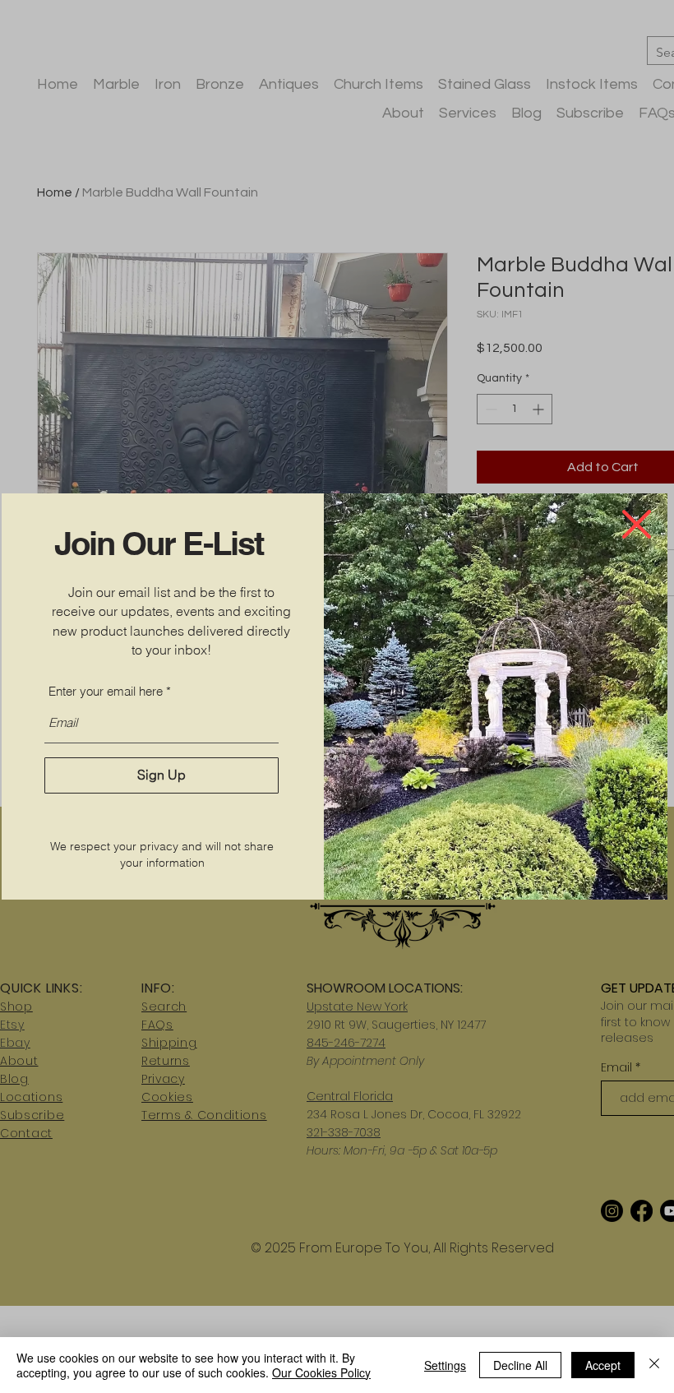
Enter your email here (105, 691)
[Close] (654, 1365)
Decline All (520, 1365)
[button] (636, 524)
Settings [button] (445, 1365)
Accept (603, 1365)
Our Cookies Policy (321, 1372)
